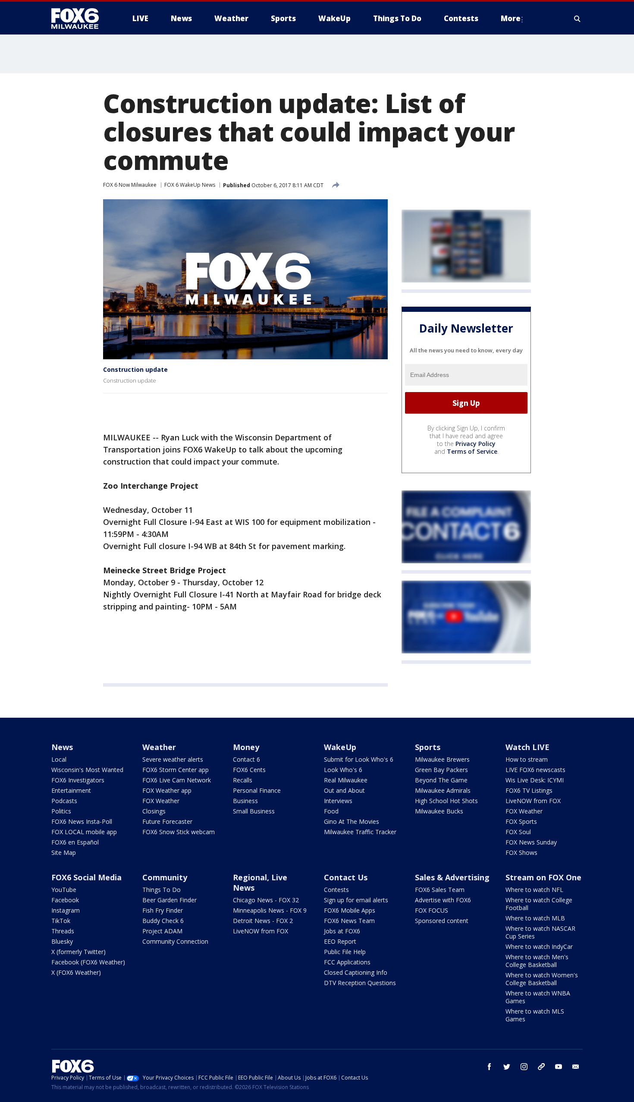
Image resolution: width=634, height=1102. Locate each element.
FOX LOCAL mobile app (84, 832)
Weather (159, 747)
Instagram (65, 910)
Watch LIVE (527, 747)
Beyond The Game (441, 780)
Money (246, 747)
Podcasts (64, 801)
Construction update (135, 369)
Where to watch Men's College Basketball (536, 961)
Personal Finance (257, 790)
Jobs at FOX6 (342, 931)
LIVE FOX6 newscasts (535, 770)
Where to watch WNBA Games (537, 997)
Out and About (344, 790)
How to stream (526, 759)
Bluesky (62, 941)
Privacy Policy (475, 444)
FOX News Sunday (531, 842)
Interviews (338, 801)
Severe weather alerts (172, 759)
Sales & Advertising (452, 877)
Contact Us (345, 877)
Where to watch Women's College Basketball (541, 979)
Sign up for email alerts (356, 900)
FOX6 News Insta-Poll (81, 821)
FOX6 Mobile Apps (349, 910)
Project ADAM (162, 931)
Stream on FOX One (543, 877)
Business (245, 801)
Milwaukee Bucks (439, 811)
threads (541, 1067)
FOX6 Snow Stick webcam (178, 832)
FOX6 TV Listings (528, 790)
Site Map (63, 852)
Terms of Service (472, 451)
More (511, 18)
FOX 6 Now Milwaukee (130, 184)
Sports (427, 747)
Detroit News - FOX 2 (263, 921)
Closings (154, 811)
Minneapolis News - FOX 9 (270, 910)
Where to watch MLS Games (534, 1015)
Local (58, 759)
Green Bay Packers (441, 770)
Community (164, 877)
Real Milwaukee (345, 780)
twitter (507, 1067)
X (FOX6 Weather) (76, 972)
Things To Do (161, 889)
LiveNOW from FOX (533, 801)
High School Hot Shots (446, 801)
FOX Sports (521, 821)
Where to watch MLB (535, 918)
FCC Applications (347, 962)
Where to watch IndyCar (539, 946)
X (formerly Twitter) (78, 952)
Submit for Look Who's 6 (358, 759)
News (62, 747)
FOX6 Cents (249, 770)
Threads (62, 931)
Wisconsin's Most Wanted (87, 770)
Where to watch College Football (538, 904)
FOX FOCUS (431, 910)
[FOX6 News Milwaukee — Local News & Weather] (79, 18)
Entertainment (71, 790)
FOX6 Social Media (86, 877)
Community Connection (175, 941)
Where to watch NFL (534, 889)
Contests (336, 889)
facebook (489, 1067)
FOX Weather (160, 801)
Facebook (65, 900)
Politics (61, 811)
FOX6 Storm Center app (175, 770)
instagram (524, 1067)
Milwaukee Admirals (443, 790)
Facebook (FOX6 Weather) (88, 962)
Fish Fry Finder (162, 910)
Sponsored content (441, 921)
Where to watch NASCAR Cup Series (540, 932)
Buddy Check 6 (163, 921)
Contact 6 (246, 759)
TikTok (60, 921)
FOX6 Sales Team (440, 889)
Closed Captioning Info (355, 972)
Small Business (254, 811)
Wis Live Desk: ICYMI (534, 780)
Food (331, 811)
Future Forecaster (167, 821)
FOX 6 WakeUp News (189, 184)
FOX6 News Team (349, 921)
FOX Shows (521, 852)
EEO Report (340, 941)
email (576, 1067)
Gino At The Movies (351, 821)
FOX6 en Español (75, 842)
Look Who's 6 (343, 770)
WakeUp (340, 747)
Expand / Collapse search (577, 18)
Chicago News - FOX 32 (266, 900)
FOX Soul (518, 832)
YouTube (63, 889)
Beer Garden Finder (169, 900)
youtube (558, 1067)
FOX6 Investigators (77, 780)
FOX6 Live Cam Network (176, 780)
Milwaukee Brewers (442, 759)
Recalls (242, 780)
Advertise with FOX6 (443, 900)
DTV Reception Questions (360, 983)
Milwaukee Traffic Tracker (360, 832)
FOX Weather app (166, 790)
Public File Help (345, 952)
